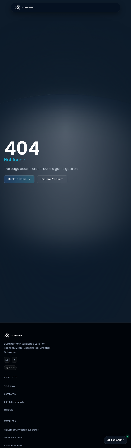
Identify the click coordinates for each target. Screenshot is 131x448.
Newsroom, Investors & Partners (22, 429)
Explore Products (52, 179)
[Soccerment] (13, 335)
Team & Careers (13, 437)
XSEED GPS (10, 394)
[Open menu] (112, 7)
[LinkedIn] (7, 360)
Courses (8, 410)
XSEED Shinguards (14, 402)
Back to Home (19, 179)
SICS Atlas (9, 386)
